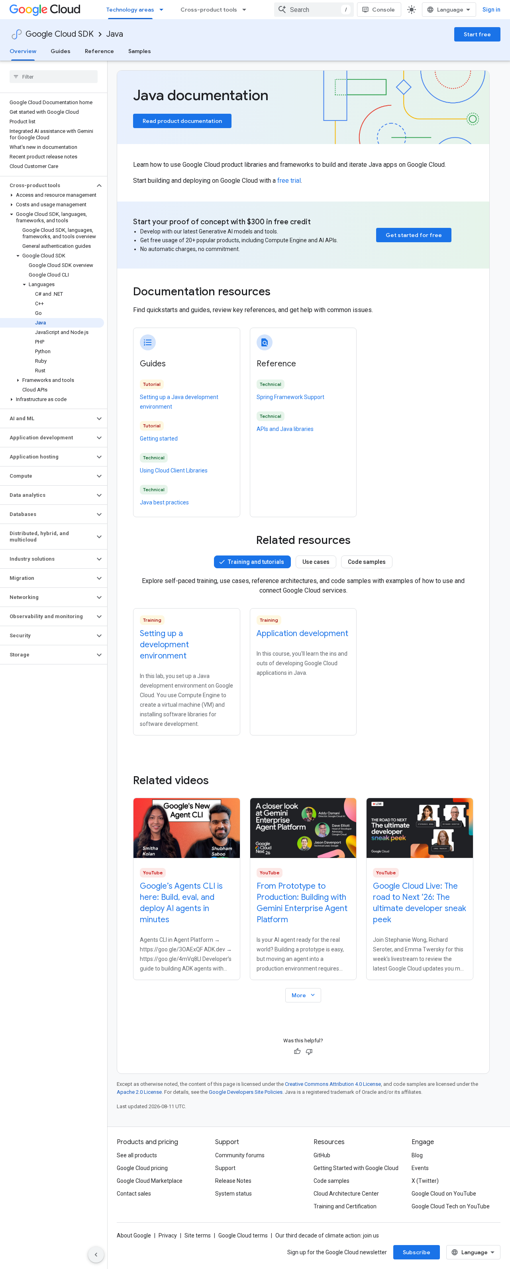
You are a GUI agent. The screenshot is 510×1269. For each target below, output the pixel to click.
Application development (302, 633)
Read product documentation (182, 121)
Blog (417, 1155)
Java (114, 34)
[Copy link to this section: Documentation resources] (281, 292)
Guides (61, 51)
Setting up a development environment (164, 645)
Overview (23, 51)
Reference (99, 51)
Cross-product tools (208, 9)
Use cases (316, 562)
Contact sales (134, 1193)
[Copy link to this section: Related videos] (220, 780)
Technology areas (130, 9)
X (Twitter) (425, 1181)
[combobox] (314, 9)
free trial (289, 180)
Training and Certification (345, 1206)
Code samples (367, 562)
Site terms (197, 1235)
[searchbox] (54, 76)
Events (420, 1168)
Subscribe (416, 1252)
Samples (139, 51)
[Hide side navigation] (96, 1255)
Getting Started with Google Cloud (356, 1168)
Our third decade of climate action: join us (327, 1235)
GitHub (322, 1155)
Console (383, 9)
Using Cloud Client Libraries (174, 470)
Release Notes (233, 1181)
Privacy (168, 1235)
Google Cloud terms (243, 1235)
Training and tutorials (256, 562)
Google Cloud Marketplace (149, 1181)
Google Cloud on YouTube (444, 1193)
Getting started (159, 438)
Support (225, 1168)
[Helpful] (297, 1052)
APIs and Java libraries (285, 429)
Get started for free (414, 235)
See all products (137, 1155)
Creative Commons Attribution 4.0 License (333, 1084)
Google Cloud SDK (60, 34)
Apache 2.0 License (139, 1092)
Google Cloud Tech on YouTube (451, 1206)
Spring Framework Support (290, 397)
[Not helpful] (309, 1052)
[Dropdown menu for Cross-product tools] (246, 9)
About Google (134, 1235)
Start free (477, 34)
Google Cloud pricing (142, 1168)
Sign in (491, 9)
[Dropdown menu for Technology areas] (163, 9)
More (304, 995)
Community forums (240, 1155)
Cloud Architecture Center (346, 1193)
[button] (47, 185)
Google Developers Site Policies (245, 1092)
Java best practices (164, 502)
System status (233, 1193)
